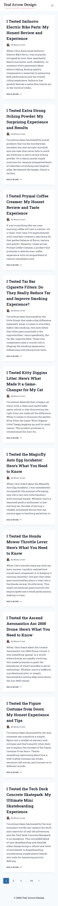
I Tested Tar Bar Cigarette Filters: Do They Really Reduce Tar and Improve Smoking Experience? (28, 293)
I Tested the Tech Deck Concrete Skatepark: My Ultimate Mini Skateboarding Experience (28, 800)
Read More (14, 94)
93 (31, 880)
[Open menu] (52, 5)
